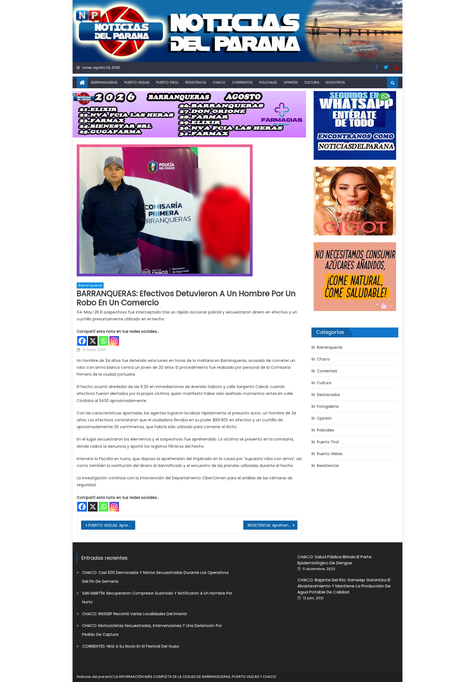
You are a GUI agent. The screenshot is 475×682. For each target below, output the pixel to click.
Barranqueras (104, 82)
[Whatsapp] (103, 341)
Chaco (219, 82)
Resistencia (195, 82)
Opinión (291, 82)
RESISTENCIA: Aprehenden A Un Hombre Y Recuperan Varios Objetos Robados (272, 525)
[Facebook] (82, 341)
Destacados (328, 394)
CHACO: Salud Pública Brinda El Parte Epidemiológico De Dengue (334, 560)
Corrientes (242, 82)
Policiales (268, 82)
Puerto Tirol (167, 82)
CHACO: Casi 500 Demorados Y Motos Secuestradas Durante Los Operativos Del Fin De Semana (155, 577)
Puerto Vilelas (137, 82)
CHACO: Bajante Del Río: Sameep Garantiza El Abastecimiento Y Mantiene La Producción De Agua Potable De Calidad (344, 586)
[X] (93, 341)
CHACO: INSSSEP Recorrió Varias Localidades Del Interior (134, 614)
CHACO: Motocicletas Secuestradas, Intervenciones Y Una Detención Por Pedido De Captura (152, 630)
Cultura (311, 82)
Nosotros (335, 82)
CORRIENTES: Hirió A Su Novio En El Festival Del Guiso (130, 646)
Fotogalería (328, 406)
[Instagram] (114, 341)
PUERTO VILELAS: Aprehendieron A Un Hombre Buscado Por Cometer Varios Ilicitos (111, 525)
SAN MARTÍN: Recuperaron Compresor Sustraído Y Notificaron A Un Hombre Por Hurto (157, 597)
